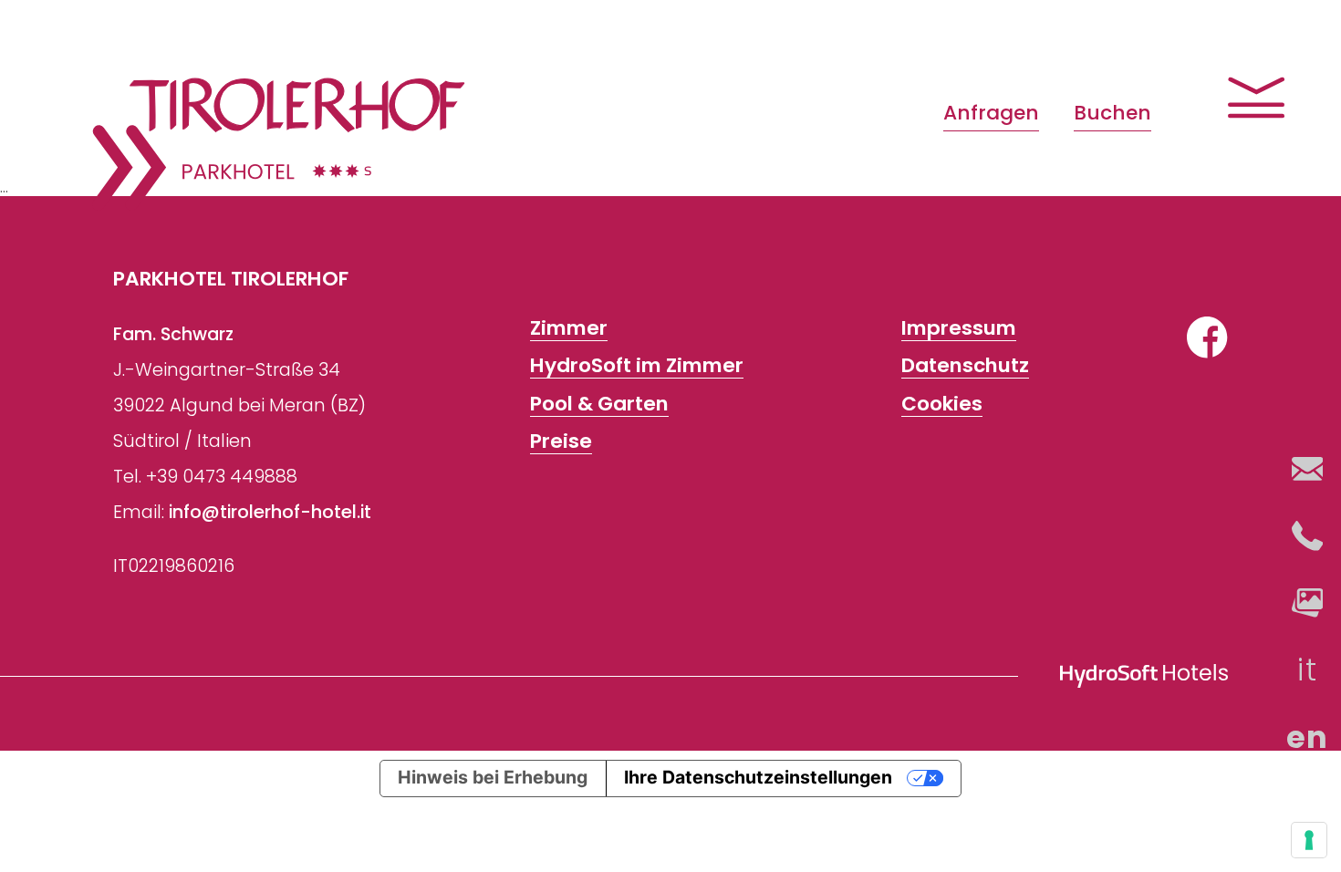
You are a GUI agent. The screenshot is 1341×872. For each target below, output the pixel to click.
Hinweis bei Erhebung (492, 777)
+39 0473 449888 (221, 476)
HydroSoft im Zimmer (636, 366)
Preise (561, 441)
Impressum (958, 329)
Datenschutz (965, 366)
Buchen (1112, 113)
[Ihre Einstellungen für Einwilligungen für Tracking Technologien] (1309, 840)
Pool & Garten (599, 403)
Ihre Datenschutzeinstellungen (758, 777)
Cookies (941, 403)
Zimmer (569, 329)
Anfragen (991, 113)
